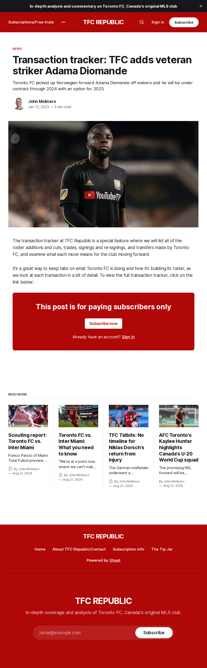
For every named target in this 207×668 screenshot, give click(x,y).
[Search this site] (142, 22)
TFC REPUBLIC (103, 22)
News (17, 49)
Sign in (157, 22)
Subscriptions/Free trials (31, 22)
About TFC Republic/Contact (79, 549)
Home (40, 549)
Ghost (114, 560)
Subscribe (183, 22)
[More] (63, 22)
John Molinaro (42, 101)
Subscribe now (103, 323)
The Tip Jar (162, 549)
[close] (201, 6)
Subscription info (128, 549)
